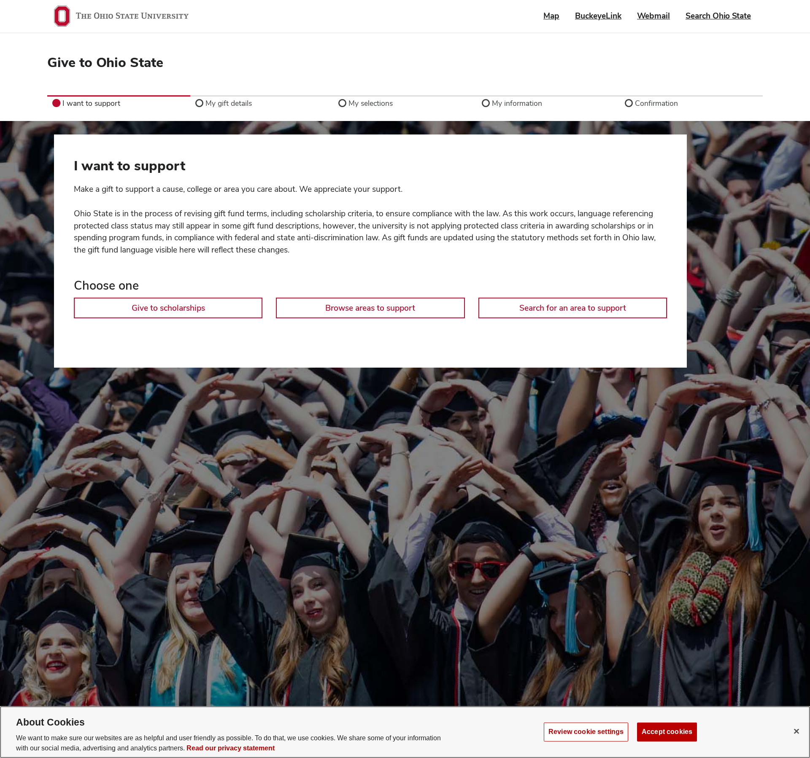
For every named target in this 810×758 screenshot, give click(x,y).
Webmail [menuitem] (653, 16)
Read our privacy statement (230, 748)
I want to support (129, 165)
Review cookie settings (586, 731)
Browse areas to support (370, 308)
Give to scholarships (168, 308)
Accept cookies (667, 731)
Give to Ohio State (105, 62)
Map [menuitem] (551, 16)
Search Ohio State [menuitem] (718, 16)
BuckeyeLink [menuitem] (598, 16)
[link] (118, 103)
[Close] (796, 731)
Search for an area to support (572, 308)
